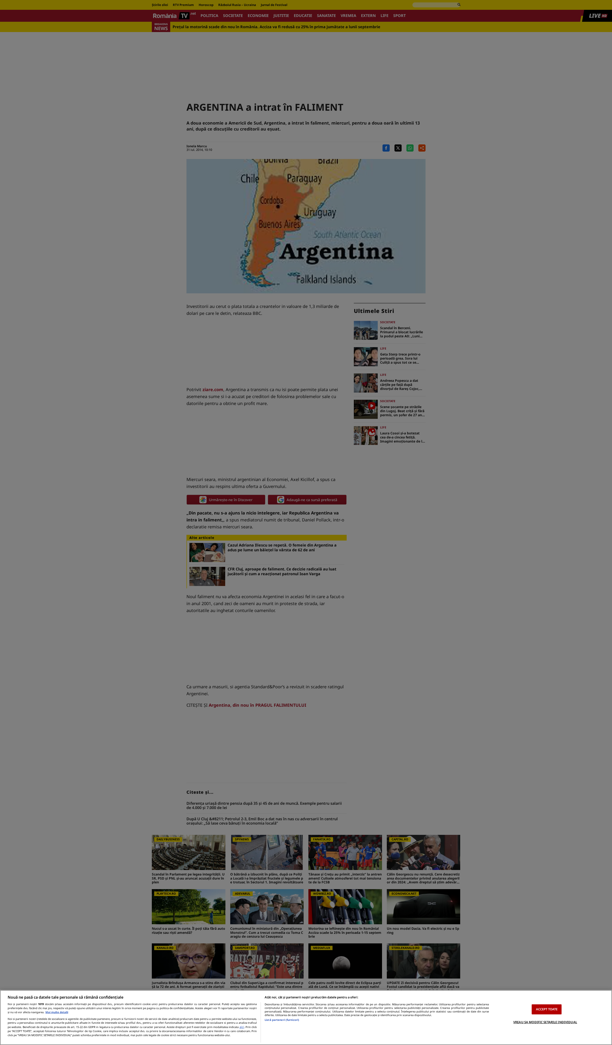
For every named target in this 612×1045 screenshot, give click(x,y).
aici (242, 1027)
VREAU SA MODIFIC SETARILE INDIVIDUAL (545, 1022)
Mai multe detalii (56, 1012)
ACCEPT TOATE (547, 1009)
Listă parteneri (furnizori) (282, 1020)
